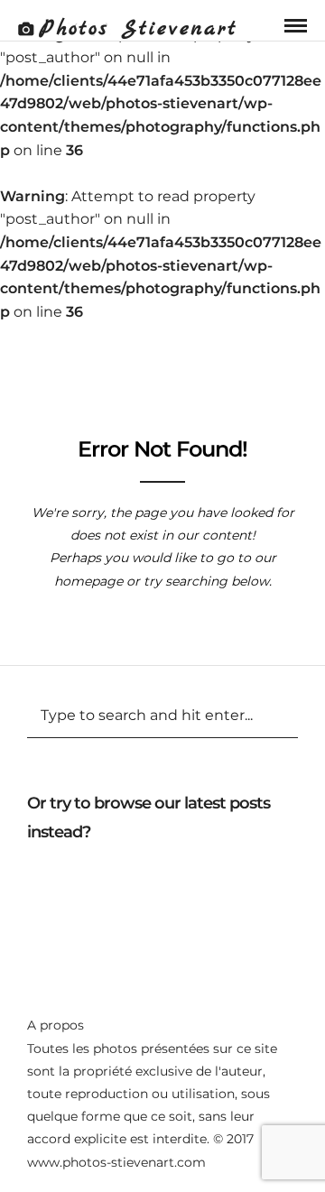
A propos (55, 1025)
